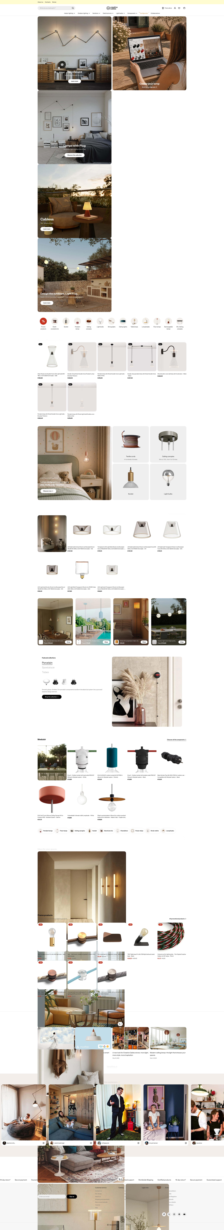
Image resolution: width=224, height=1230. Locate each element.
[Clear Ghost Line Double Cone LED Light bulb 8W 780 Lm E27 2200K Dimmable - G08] (52, 356)
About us (40, 2)
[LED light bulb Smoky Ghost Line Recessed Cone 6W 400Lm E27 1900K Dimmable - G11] (141, 529)
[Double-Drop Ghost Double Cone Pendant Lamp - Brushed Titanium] (82, 356)
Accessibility (113, 1225)
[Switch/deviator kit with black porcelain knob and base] (55, 682)
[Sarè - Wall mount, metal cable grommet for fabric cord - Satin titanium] (112, 975)
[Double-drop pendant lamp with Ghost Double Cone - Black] (141, 356)
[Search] (73, 8)
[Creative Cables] (52, 533)
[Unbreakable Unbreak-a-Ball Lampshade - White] (82, 798)
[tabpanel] (72, 688)
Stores (54, 2)
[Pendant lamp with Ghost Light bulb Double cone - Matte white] (82, 396)
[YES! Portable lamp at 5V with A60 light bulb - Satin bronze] (52, 937)
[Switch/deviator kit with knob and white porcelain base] (64, 682)
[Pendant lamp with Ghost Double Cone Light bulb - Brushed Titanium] (52, 396)
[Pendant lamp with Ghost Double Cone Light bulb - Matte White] (112, 356)
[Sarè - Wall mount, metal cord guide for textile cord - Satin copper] (52, 975)
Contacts (47, 2)
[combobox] (56, 8)
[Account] (175, 8)
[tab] (47, 662)
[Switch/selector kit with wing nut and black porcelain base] (73, 682)
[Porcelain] (147, 692)
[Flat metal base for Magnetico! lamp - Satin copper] (112, 937)
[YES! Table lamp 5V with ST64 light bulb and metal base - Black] (141, 937)
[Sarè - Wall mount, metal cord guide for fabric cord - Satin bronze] (82, 937)
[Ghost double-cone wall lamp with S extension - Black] (172, 356)
